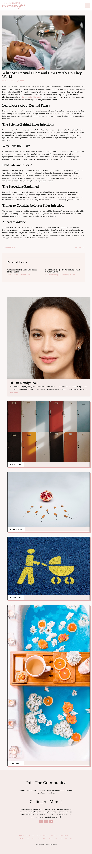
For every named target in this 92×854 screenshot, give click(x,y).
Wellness (5, 81)
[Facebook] (41, 821)
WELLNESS (15, 763)
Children (9, 274)
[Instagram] (46, 821)
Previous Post (8, 247)
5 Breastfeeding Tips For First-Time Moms (22, 270)
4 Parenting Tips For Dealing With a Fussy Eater (62, 270)
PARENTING (15, 597)
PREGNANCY (16, 529)
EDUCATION (15, 464)
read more (14, 393)
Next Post (79, 247)
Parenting (54, 274)
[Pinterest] (51, 821)
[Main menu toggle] (87, 5)
